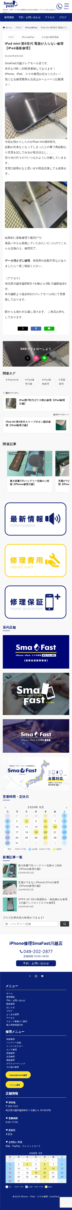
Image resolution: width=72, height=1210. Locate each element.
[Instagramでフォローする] (36, 358)
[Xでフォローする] (27, 358)
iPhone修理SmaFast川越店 (36, 943)
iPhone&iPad (28, 37)
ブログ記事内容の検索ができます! (23, 917)
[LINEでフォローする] (44, 358)
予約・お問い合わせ (36, 963)
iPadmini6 (13, 379)
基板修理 (62, 381)
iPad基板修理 (46, 381)
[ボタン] (59, 6)
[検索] (64, 924)
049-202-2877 (38, 951)
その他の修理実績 (50, 37)
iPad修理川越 (29, 381)
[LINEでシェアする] (49, 329)
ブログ (11, 37)
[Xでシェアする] (23, 329)
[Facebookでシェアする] (36, 329)
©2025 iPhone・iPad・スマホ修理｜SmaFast (36, 1196)
